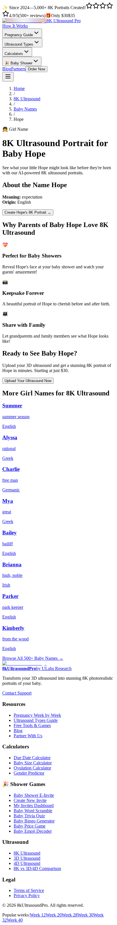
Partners (18, 68)
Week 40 (15, 920)
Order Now (36, 69)
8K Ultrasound (27, 98)
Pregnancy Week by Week (37, 715)
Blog (6, 68)
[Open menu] (8, 76)
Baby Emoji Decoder (33, 831)
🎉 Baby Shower (18, 63)
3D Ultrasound (27, 858)
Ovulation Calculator (32, 767)
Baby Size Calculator (33, 762)
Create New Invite (30, 800)
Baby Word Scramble (33, 810)
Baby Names (25, 109)
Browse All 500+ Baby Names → (32, 658)
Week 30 (85, 914)
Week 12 (38, 914)
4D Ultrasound (27, 863)
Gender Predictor (29, 773)
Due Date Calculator (32, 757)
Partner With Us (28, 735)
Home (19, 88)
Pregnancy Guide (19, 35)
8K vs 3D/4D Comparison (37, 868)
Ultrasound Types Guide (36, 720)
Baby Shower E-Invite (34, 795)
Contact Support (17, 693)
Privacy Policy (27, 895)
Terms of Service (29, 890)
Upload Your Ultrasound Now (28, 381)
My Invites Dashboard (34, 805)
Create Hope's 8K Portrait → (28, 212)
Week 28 (70, 914)
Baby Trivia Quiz (29, 815)
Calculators (14, 54)
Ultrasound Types (19, 44)
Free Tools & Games (32, 725)
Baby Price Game (29, 826)
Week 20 (54, 914)
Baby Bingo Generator (34, 820)
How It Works (15, 25)
